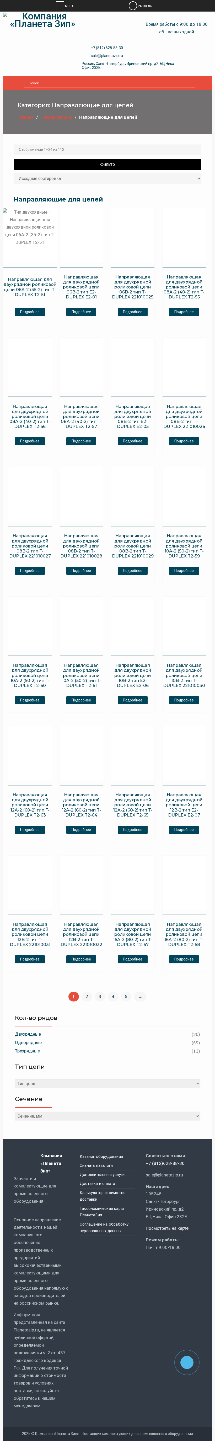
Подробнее (30, 312)
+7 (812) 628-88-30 (107, 48)
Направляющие (56, 117)
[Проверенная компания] (160, 1262)
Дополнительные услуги (102, 1174)
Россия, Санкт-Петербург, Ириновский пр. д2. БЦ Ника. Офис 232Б (128, 65)
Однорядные (28, 1042)
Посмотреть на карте (167, 1228)
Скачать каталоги (96, 1165)
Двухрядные (28, 1034)
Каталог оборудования (101, 1156)
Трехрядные (27, 1050)
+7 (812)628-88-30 (165, 1163)
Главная (26, 117)
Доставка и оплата (97, 1183)
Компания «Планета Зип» (51, 1163)
